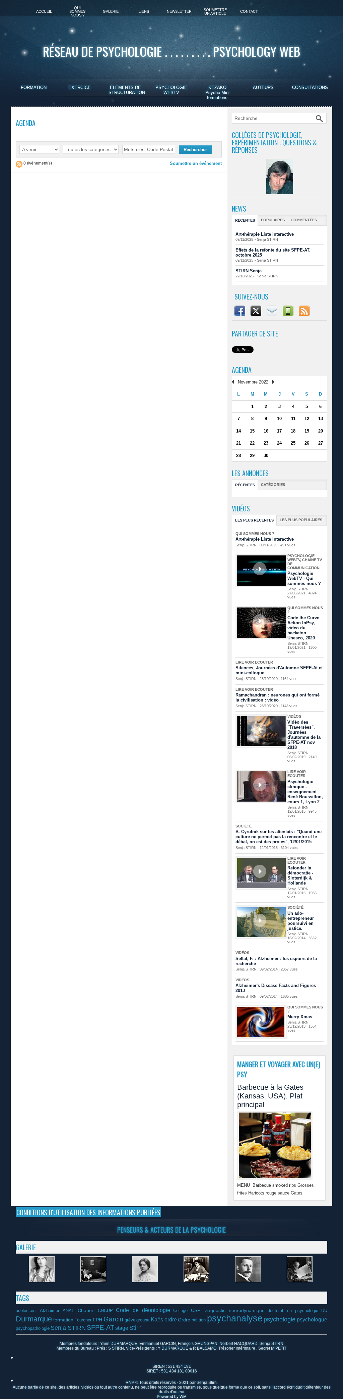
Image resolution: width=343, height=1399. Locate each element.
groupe (142, 1320)
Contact (249, 11)
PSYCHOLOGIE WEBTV (171, 90)
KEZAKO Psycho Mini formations (217, 92)
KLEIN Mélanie (144, 1286)
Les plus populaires (301, 520)
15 (252, 431)
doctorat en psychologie (293, 1310)
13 (320, 418)
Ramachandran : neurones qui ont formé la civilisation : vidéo (277, 697)
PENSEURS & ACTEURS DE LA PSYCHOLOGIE (171, 1230)
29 (252, 455)
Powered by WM (172, 1396)
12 (306, 418)
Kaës (157, 1319)
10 (279, 418)
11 (293, 418)
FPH (97, 1319)
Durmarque (34, 1319)
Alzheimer (49, 1310)
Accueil (44, 11)
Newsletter (179, 11)
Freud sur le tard (300, 1286)
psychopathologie (33, 1328)
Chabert (86, 1310)
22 (252, 443)
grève (130, 1320)
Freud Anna (41, 1286)
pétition (199, 1320)
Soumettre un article (215, 11)
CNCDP (105, 1310)
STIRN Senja (248, 270)
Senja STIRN (267, 239)
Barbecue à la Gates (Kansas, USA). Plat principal (270, 1096)
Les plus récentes (254, 520)
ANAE (69, 1310)
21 (238, 443)
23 (266, 443)
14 (238, 431)
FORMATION (34, 87)
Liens (144, 11)
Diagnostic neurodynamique (234, 1310)
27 (320, 443)
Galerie (111, 11)
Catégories (273, 485)
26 (306, 443)
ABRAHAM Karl (247, 1286)
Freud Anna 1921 (196, 1286)
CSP (195, 1310)
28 (238, 455)
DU (324, 1310)
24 (279, 443)
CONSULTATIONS (310, 87)
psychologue (312, 1319)
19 (306, 431)
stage (121, 1328)
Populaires (273, 220)
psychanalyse (235, 1318)
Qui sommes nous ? (77, 11)
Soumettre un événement (196, 163)
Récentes (245, 220)
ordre (170, 1319)
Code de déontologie (143, 1310)
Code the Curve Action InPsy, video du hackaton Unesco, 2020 (303, 627)
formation (63, 1319)
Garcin (113, 1319)
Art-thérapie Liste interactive (264, 234)
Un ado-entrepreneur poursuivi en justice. (300, 921)
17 (279, 431)
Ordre (184, 1319)
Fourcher (82, 1320)
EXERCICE (79, 87)
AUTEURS (263, 87)
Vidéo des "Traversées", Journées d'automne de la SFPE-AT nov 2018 (304, 735)
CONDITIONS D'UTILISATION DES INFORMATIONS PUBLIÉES (88, 1212)
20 (320, 431)
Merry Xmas (299, 1016)
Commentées (304, 220)
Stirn (135, 1327)
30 (266, 455)
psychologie (279, 1319)
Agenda (242, 370)
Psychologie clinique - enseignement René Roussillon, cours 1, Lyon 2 (305, 791)
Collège (180, 1310)
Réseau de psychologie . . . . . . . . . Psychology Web (171, 51)
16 (266, 431)
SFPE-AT (100, 1327)
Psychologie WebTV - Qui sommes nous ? (304, 578)
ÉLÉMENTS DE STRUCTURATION (127, 90)
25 (293, 443)
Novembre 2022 (253, 382)
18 (293, 431)
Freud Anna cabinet (93, 1286)
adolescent (26, 1310)
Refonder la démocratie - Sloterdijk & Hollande (300, 875)
